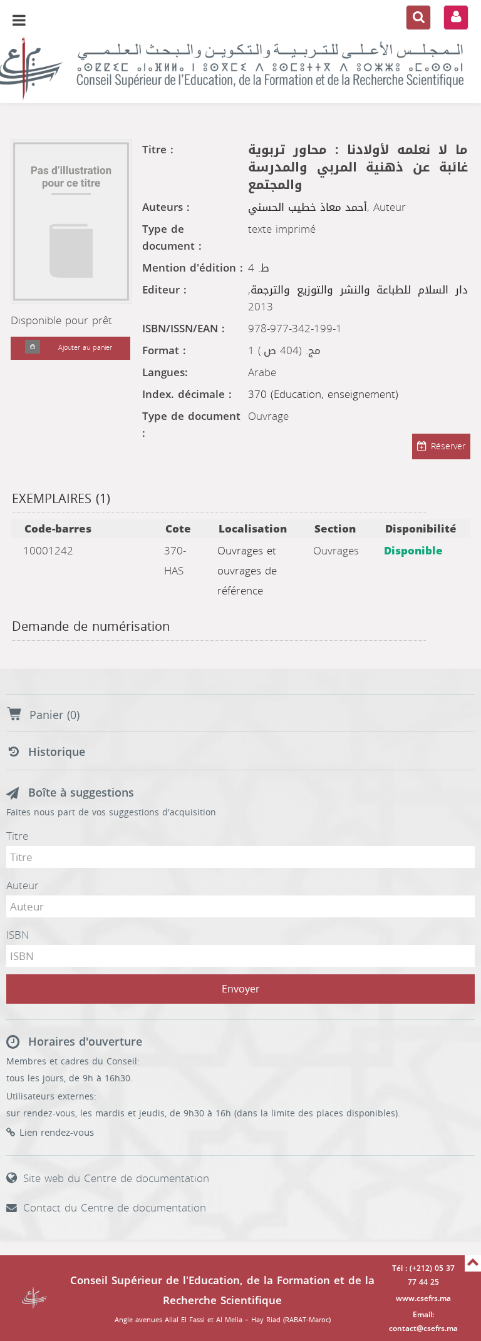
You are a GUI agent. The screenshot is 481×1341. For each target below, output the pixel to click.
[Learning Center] (240, 68)
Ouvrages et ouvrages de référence (247, 571)
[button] (32, 348)
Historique (56, 752)
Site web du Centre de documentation (116, 1178)
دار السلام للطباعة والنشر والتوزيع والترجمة (359, 290)
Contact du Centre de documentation (114, 1208)
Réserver (448, 446)
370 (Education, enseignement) (323, 394)
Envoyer (241, 989)
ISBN (17, 935)
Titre (17, 836)
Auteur (22, 885)
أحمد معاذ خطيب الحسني (307, 207)
